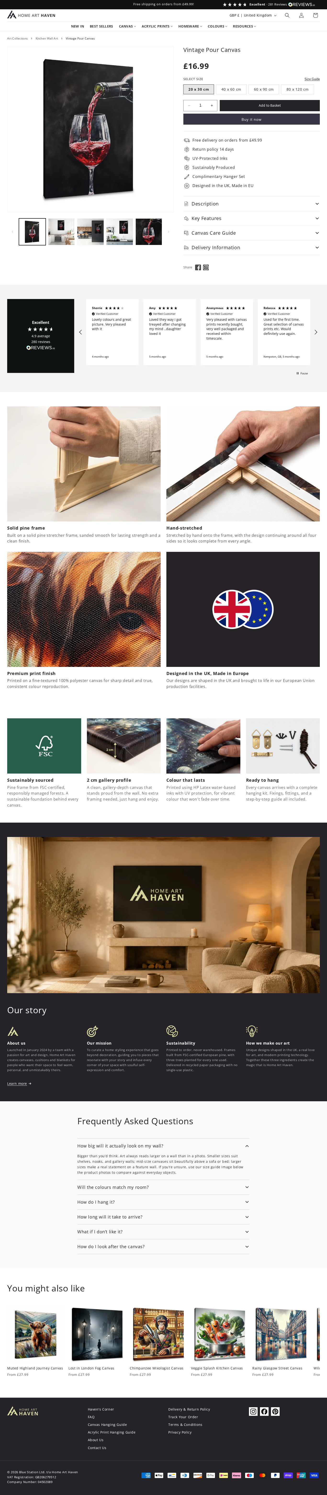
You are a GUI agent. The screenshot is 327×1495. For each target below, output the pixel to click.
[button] (287, 15)
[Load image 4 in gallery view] (119, 231)
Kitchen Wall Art (47, 38)
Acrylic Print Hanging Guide (112, 1432)
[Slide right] (168, 232)
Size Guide (312, 79)
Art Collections (17, 38)
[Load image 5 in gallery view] (148, 231)
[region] (198, 332)
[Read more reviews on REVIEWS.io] (40, 348)
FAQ (91, 1417)
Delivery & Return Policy (189, 1409)
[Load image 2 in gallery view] (61, 231)
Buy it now (252, 119)
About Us (96, 1440)
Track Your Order (183, 1417)
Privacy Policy (180, 1432)
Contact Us (97, 1447)
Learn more (17, 1083)
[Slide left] (12, 232)
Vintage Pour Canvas (80, 38)
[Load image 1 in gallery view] (32, 231)
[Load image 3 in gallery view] (90, 231)
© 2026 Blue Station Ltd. (26, 1472)
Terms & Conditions (185, 1424)
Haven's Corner (101, 1409)
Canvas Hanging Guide (107, 1424)
